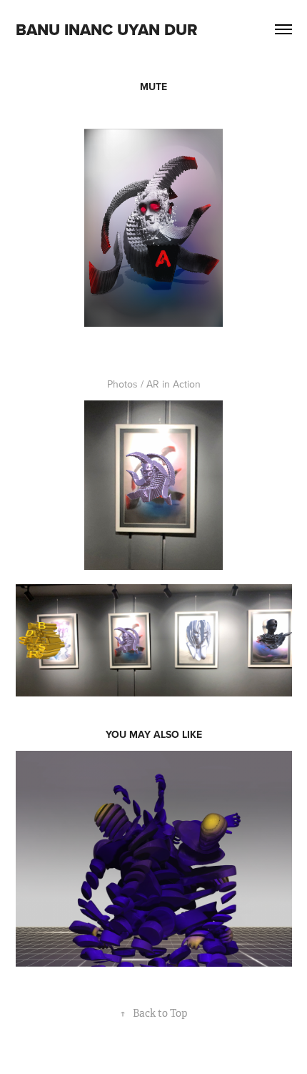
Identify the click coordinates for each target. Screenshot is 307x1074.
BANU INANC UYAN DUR (107, 29)
